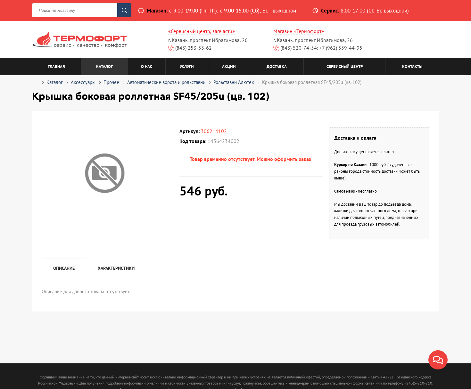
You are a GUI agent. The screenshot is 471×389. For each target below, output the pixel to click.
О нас (146, 66)
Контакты (412, 66)
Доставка (277, 66)
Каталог (104, 66)
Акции (229, 66)
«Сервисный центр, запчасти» (201, 31)
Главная (56, 66)
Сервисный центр (344, 66)
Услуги (187, 66)
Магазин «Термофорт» (298, 31)
